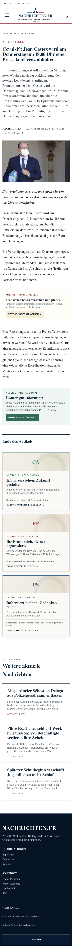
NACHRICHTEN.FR (29, 828)
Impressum (8, 854)
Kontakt (6, 864)
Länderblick (9, 888)
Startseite (9, 33)
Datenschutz (9, 859)
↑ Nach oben (35, 939)
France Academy (11, 883)
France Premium (11, 878)
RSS (4, 893)
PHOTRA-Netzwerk (11, 908)
